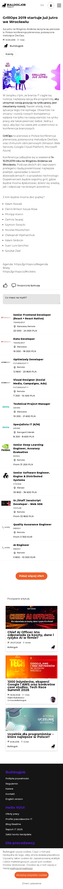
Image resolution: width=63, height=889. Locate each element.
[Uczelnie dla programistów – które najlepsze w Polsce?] (31, 719)
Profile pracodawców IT (19, 819)
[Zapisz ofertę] (61, 314)
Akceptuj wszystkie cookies (31, 875)
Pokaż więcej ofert (31, 576)
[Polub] (5, 285)
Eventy (9, 54)
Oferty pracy (12, 814)
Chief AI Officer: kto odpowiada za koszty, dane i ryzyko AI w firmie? (30, 635)
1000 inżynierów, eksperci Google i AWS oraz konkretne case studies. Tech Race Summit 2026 (31, 686)
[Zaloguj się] (51, 5)
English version (14, 799)
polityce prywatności (21, 868)
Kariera (9, 788)
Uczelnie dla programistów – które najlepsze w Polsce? (30, 735)
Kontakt (10, 794)
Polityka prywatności (17, 778)
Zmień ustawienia (31, 883)
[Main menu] (59, 5)
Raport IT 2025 (14, 829)
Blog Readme (13, 824)
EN (42, 5)
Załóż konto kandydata (18, 834)
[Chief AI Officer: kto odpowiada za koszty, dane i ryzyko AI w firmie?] (31, 617)
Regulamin (12, 783)
